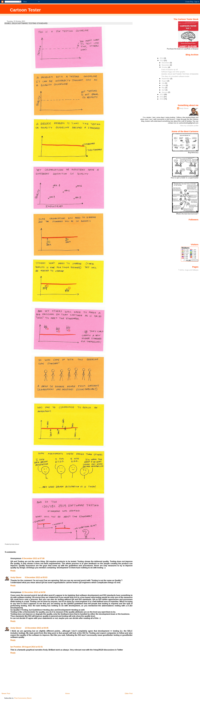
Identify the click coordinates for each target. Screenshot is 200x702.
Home (67, 693)
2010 (162, 99)
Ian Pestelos (15, 647)
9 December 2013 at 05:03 (36, 577)
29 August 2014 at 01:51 (32, 647)
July (163, 83)
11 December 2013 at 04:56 (33, 592)
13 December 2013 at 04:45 (36, 628)
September (166, 78)
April (163, 90)
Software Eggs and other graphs (173, 72)
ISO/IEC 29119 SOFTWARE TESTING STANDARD (26, 23)
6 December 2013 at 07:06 (33, 558)
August (164, 81)
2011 (162, 97)
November (166, 65)
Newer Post (6, 693)
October (165, 67)
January (165, 92)
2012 (162, 94)
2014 (162, 58)
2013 (162, 60)
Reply (13, 571)
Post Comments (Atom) (22, 698)
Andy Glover (15, 577)
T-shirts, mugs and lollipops (188, 270)
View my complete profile (189, 125)
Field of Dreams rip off (169, 69)
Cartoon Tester (25, 9)
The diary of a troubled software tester (175, 76)
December (166, 63)
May (163, 88)
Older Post (129, 693)
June (164, 85)
